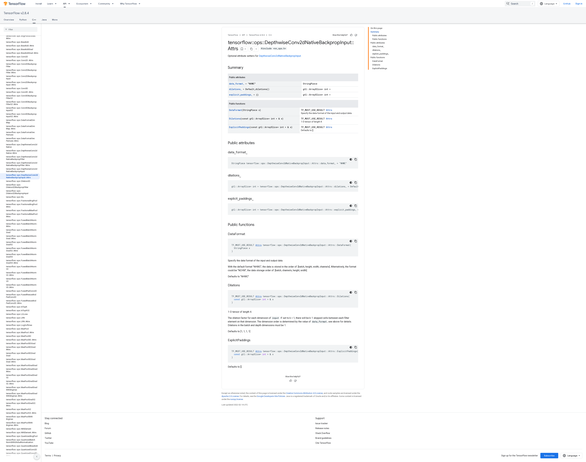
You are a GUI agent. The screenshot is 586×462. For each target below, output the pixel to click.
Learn (50, 3)
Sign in (578, 3)
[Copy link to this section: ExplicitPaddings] (253, 340)
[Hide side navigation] (37, 456)
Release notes (322, 428)
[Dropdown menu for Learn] (56, 3)
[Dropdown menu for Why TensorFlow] (140, 3)
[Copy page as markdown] (251, 49)
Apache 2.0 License (230, 396)
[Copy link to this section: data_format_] (250, 152)
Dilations (235, 118)
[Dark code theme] (350, 159)
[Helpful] (351, 35)
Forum (48, 428)
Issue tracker (321, 423)
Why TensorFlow (128, 3)
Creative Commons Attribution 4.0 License (304, 393)
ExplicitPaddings (239, 127)
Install (39, 3)
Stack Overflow (322, 433)
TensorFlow (233, 35)
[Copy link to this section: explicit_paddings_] (256, 199)
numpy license (236, 399)
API (64, 3)
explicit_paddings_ (240, 94)
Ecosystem (82, 3)
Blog (47, 423)
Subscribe (549, 455)
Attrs (329, 110)
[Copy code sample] (355, 159)
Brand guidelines (323, 438)
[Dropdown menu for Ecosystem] (91, 3)
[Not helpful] (356, 35)
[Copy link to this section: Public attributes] (258, 143)
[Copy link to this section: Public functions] (257, 225)
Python (23, 19)
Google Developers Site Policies (271, 396)
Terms (48, 455)
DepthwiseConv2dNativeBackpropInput (280, 55)
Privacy (57, 455)
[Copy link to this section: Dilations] (243, 285)
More (55, 19)
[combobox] (520, 3)
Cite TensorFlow (323, 443)
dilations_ (235, 89)
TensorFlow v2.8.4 (16, 13)
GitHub (567, 3)
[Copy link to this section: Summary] (246, 68)
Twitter (48, 438)
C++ (34, 19)
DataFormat (235, 110)
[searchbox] (20, 29)
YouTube (49, 443)
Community (104, 3)
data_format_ (236, 83)
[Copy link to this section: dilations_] (244, 176)
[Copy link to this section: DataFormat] (248, 234)
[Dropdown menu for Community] (113, 3)
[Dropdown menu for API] (70, 3)
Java (44, 19)
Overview (9, 19)
